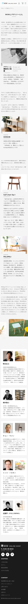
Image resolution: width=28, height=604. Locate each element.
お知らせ (3, 592)
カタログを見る (5, 570)
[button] (25, 3)
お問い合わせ (4, 586)
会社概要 (3, 589)
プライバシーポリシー (6, 583)
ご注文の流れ (4, 562)
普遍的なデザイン (10, 8)
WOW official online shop (7, 598)
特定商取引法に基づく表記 (7, 581)
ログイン (3, 565)
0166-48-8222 (8, 549)
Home (2, 8)
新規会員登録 (4, 567)
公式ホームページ (5, 595)
